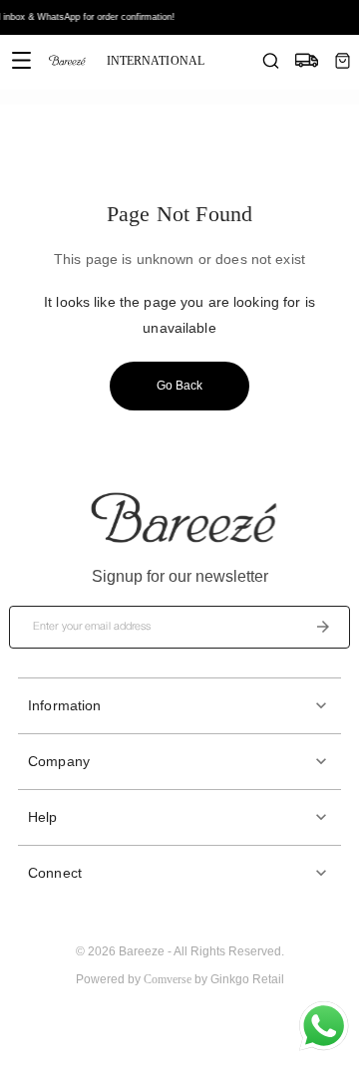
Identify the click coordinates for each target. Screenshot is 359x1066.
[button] (179, 705)
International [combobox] (155, 61)
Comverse (167, 979)
